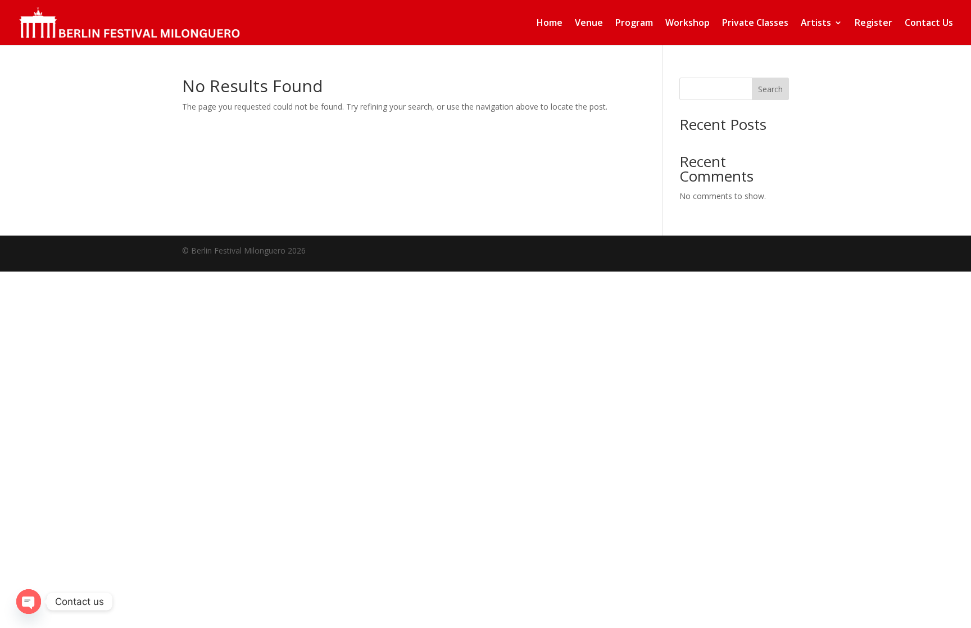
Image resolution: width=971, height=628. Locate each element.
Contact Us (929, 24)
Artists (816, 24)
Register (873, 24)
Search (770, 89)
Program (634, 24)
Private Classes (755, 24)
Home (549, 24)
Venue (589, 24)
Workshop (687, 24)
